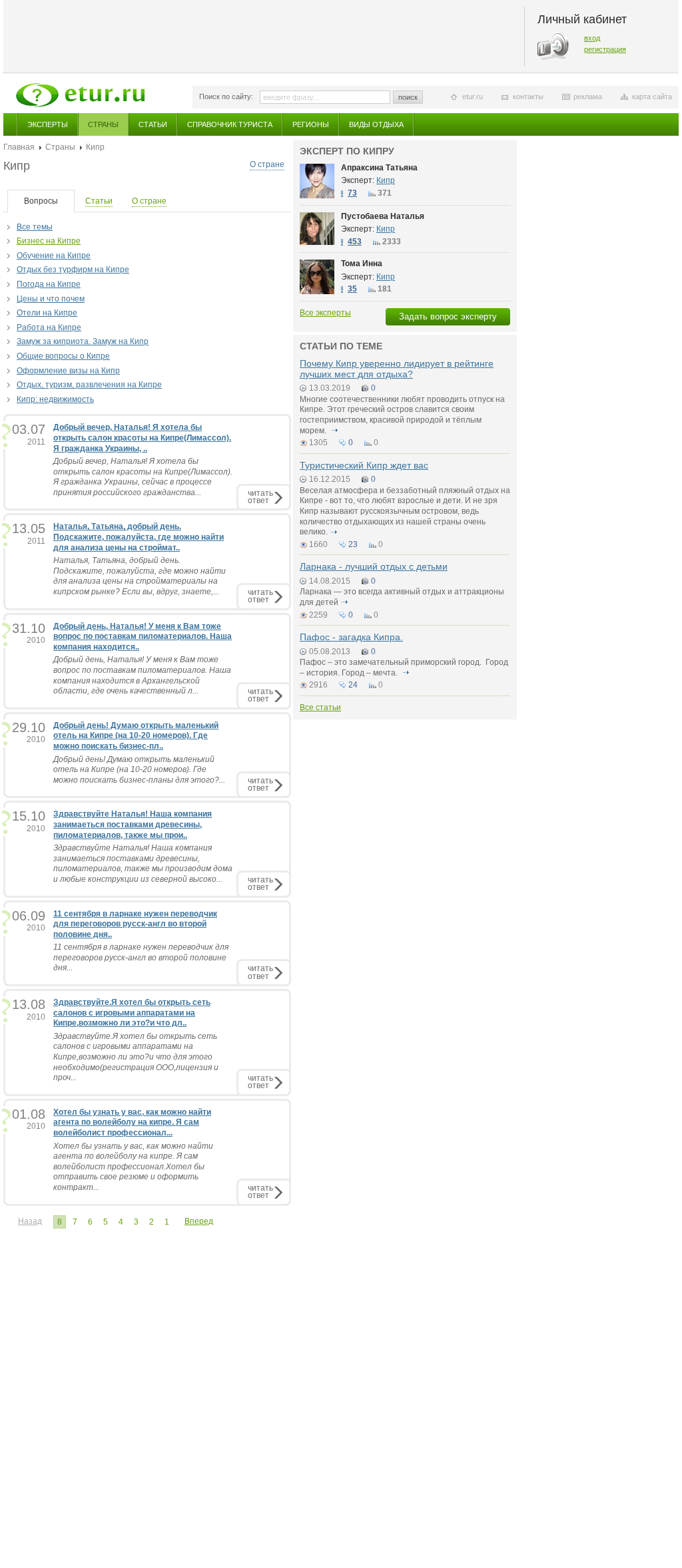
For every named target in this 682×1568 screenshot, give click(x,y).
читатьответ (260, 497)
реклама (587, 96)
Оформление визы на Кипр (68, 370)
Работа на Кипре (49, 327)
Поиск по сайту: (226, 96)
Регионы (310, 124)
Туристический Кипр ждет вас (364, 465)
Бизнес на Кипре (49, 241)
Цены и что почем (51, 298)
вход (592, 38)
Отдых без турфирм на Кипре (73, 269)
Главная (19, 147)
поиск (408, 97)
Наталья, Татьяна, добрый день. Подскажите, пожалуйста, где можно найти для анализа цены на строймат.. (138, 537)
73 (352, 193)
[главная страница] (80, 95)
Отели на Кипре (47, 312)
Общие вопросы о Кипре (63, 356)
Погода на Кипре (49, 284)
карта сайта (652, 96)
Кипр (385, 180)
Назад (30, 1221)
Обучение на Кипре (54, 255)
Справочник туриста (229, 124)
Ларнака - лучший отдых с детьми (374, 566)
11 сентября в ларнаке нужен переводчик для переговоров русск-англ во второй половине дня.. (135, 924)
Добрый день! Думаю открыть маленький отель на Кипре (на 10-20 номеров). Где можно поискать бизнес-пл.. (135, 736)
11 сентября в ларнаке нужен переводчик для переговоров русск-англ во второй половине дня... (140, 957)
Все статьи (320, 707)
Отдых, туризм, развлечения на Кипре (89, 384)
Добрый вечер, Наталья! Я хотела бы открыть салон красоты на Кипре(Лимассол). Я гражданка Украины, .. (142, 438)
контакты (528, 96)
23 (353, 544)
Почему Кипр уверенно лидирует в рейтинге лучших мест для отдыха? (397, 368)
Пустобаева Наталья (382, 216)
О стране (267, 164)
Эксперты (47, 124)
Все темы (35, 227)
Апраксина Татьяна (379, 167)
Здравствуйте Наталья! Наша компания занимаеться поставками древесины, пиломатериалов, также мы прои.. (132, 824)
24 (353, 684)
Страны (103, 124)
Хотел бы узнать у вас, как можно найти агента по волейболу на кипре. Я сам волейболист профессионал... (132, 1122)
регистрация (605, 49)
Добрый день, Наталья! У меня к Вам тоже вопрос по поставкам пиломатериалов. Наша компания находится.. (142, 637)
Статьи (153, 124)
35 (352, 289)
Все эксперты (325, 312)
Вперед (198, 1221)
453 (355, 241)
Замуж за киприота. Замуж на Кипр (83, 341)
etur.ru (472, 96)
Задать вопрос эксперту (448, 316)
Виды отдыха (376, 124)
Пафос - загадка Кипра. (351, 637)
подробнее (334, 430)
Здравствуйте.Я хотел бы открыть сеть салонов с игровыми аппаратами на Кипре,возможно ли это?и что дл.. (131, 1013)
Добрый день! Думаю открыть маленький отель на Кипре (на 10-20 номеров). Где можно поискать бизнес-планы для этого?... (139, 770)
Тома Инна (361, 263)
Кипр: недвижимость (55, 399)
